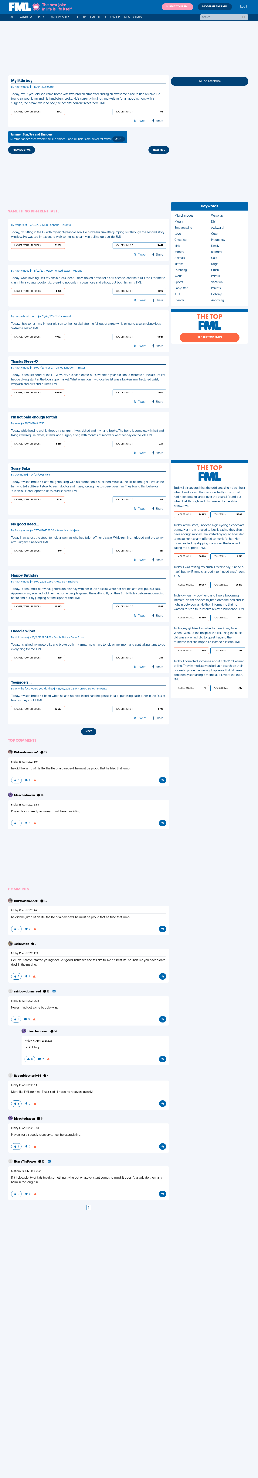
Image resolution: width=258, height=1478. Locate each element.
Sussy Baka (20, 469)
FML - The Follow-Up (105, 17)
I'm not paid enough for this (34, 417)
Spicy (40, 17)
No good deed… (25, 524)
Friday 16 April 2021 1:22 (24, 953)
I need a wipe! (23, 631)
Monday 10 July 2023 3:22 (26, 1171)
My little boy (21, 81)
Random (25, 17)
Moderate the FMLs (214, 6)
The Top (80, 17)
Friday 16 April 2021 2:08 (25, 1001)
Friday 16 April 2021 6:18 (24, 1085)
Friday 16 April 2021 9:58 (25, 804)
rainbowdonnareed (28, 991)
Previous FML (21, 150)
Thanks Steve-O (24, 362)
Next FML (159, 150)
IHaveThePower (25, 1161)
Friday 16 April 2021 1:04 (24, 762)
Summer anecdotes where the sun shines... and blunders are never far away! (66, 137)
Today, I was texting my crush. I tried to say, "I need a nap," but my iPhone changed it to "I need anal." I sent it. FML (209, 572)
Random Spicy (59, 17)
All (12, 17)
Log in (244, 6)
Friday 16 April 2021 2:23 (38, 1041)
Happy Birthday (24, 576)
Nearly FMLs (133, 17)
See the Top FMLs (210, 337)
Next (89, 731)
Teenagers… (21, 683)
